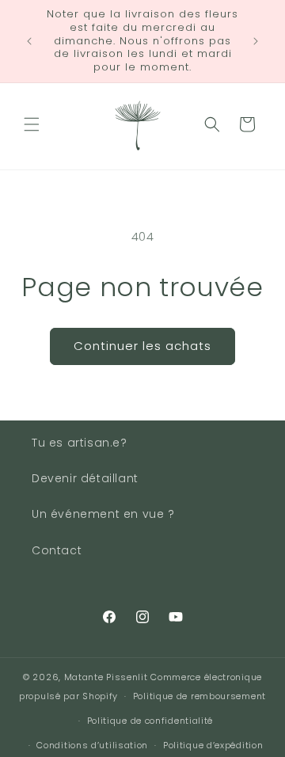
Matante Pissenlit (106, 677)
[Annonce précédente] (29, 41)
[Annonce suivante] (255, 41)
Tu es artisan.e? (79, 443)
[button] (31, 124)
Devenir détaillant (85, 478)
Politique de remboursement (199, 696)
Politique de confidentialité (150, 720)
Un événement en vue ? (103, 514)
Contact (57, 550)
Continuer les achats (142, 345)
